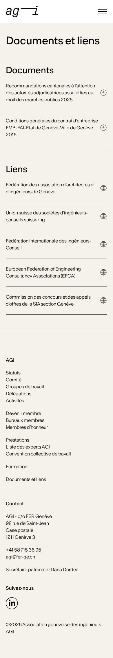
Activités (15, 400)
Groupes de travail (25, 386)
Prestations (17, 440)
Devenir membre (23, 413)
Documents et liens (26, 479)
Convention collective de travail (38, 454)
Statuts (13, 373)
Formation (16, 466)
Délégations (18, 393)
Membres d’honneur (27, 427)
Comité (13, 380)
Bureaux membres (25, 420)
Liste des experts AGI (28, 447)
